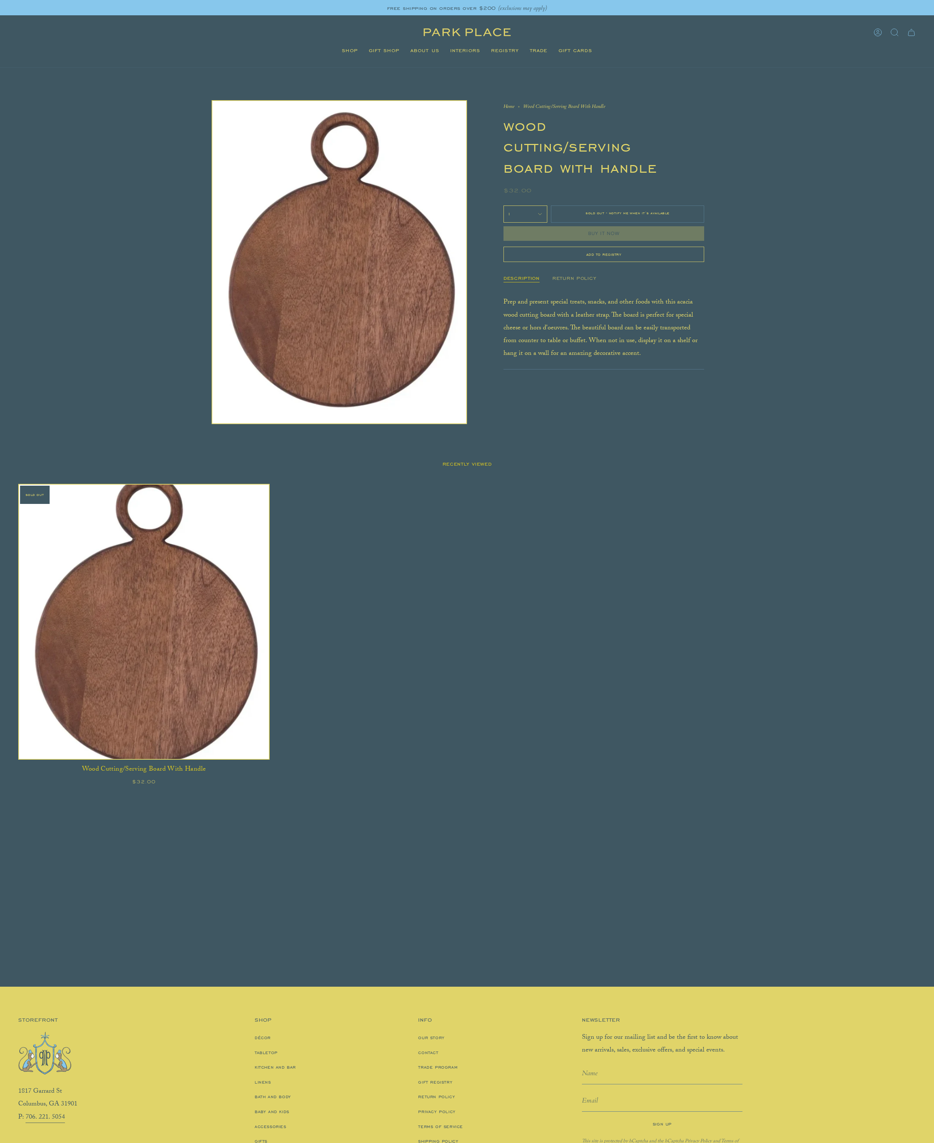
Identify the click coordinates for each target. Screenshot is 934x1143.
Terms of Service (440, 1127)
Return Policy (436, 1097)
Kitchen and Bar (275, 1067)
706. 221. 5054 (45, 1117)
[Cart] (911, 32)
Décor (263, 1038)
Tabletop (266, 1053)
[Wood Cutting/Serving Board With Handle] (144, 622)
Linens (263, 1082)
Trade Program (438, 1067)
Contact (428, 1053)
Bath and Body (273, 1097)
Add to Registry (604, 254)
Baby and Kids (272, 1112)
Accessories (270, 1127)
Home (508, 106)
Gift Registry (435, 1082)
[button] (349, 50)
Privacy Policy (436, 1112)
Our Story (431, 1038)
